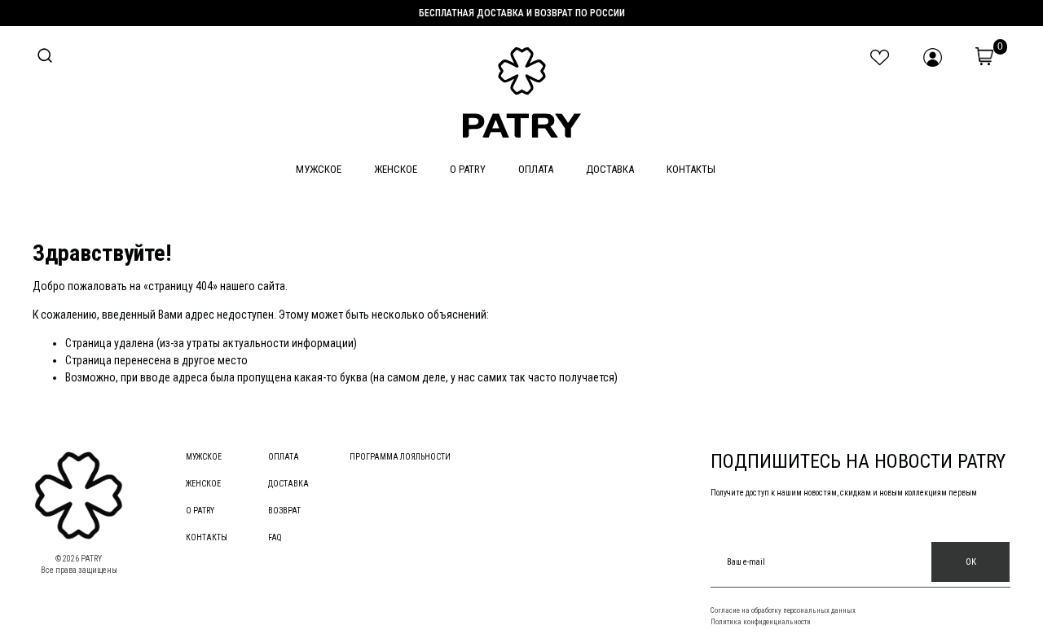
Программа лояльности (400, 456)
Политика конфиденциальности (761, 622)
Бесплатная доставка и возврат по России (522, 13)
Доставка (610, 169)
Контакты (691, 169)
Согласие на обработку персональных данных (783, 610)
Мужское (318, 169)
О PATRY (200, 510)
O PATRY (468, 169)
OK (971, 562)
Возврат (284, 510)
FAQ (275, 537)
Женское (395, 169)
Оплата (535, 169)
